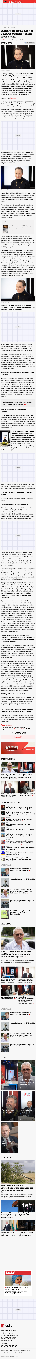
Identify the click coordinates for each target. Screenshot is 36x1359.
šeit (25, 404)
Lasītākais (6, 865)
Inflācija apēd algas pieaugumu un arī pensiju (20, 829)
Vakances (16, 1352)
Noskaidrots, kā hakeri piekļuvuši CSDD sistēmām (25, 1214)
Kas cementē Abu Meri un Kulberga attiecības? (26, 794)
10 (20, 854)
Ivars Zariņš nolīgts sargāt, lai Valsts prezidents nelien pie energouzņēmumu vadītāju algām (18, 859)
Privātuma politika (17, 1350)
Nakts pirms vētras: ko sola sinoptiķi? (18, 230)
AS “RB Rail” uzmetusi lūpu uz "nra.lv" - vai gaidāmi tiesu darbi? (25, 775)
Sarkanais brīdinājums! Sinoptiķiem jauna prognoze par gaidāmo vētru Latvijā (17, 1188)
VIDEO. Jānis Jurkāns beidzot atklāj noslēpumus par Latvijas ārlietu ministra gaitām (8, 776)
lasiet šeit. (13, 98)
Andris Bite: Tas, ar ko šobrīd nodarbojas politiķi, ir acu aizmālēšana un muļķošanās (19, 808)
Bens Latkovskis (4, 40)
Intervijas (12, 27)
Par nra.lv (3, 1350)
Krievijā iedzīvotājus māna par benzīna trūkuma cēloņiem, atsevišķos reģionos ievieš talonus (20, 814)
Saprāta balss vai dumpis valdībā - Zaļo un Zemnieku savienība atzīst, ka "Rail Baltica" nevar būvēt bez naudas (20, 842)
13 (16, 861)
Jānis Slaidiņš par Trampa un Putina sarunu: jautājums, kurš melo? (20, 853)
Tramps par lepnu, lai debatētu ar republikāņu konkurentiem (20, 848)
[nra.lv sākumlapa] (5, 1)
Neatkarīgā (6, 27)
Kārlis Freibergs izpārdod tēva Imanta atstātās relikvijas (20, 869)
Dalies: (12, 732)
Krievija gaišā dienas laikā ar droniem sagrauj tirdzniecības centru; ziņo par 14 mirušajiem (9, 1215)
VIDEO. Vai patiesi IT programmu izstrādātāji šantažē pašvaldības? (8, 795)
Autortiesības (3, 1352)
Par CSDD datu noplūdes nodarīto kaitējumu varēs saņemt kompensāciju (21, 912)
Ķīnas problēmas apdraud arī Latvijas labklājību (18, 824)
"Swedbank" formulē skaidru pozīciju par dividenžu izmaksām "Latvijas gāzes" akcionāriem (19, 836)
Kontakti (20, 1352)
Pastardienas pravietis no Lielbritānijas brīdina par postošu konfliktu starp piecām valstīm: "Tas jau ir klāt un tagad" (20, 227)
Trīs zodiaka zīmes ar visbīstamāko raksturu (22, 880)
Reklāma (7, 1350)
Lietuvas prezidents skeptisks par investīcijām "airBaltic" (8, 1234)
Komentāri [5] (18, 737)
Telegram (16, 729)
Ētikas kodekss (10, 1352)
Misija (11, 1350)
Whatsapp (23, 729)
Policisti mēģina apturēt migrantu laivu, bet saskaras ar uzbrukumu (22, 901)
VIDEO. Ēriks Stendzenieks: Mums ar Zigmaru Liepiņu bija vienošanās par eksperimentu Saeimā (25, 1000)
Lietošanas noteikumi (25, 1350)
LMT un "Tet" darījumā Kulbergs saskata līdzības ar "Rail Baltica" (18, 819)
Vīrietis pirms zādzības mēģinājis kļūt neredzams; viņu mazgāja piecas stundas (26, 1235)
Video (3, 1057)
